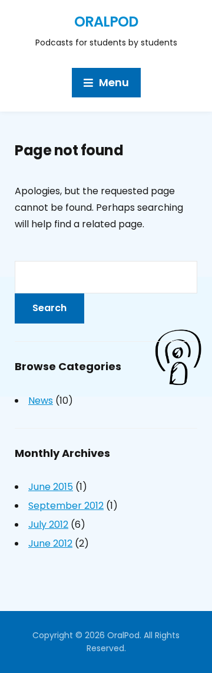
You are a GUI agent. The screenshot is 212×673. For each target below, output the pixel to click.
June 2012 (50, 543)
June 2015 (50, 487)
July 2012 (48, 524)
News (40, 400)
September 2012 (66, 505)
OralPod (106, 21)
